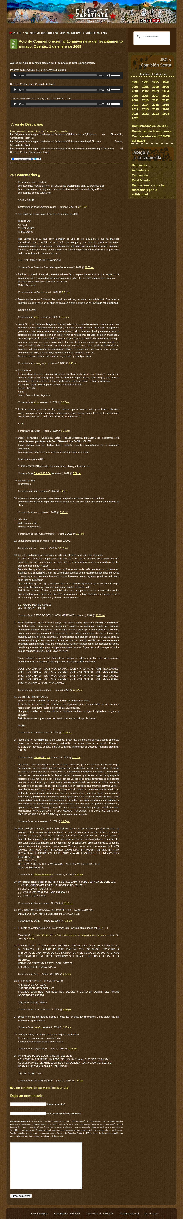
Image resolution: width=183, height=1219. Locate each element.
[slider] (116, 75)
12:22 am (78, 690)
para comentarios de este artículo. (30, 1087)
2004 (165, 91)
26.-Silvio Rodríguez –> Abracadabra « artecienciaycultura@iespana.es (69, 935)
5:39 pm (77, 473)
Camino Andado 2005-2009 (100, 1213)
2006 (145, 95)
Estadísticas (151, 1213)
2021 (135, 114)
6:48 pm (64, 512)
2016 (165, 105)
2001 (135, 91)
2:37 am (66, 1027)
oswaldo (38, 1027)
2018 (145, 109)
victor (36, 402)
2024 (165, 114)
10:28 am (72, 1048)
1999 (155, 86)
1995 (155, 82)
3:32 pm (65, 402)
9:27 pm (78, 874)
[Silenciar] (108, 75)
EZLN (104, 33)
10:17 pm (63, 548)
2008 (165, 95)
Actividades (140, 170)
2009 (135, 100)
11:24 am (82, 207)
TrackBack (60, 1087)
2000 (165, 86)
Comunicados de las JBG (150, 126)
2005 (135, 95)
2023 (155, 114)
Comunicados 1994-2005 (67, 1213)
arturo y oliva (40, 363)
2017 (135, 109)
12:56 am (68, 903)
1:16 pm (64, 317)
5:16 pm (65, 430)
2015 (155, 105)
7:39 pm (31, 938)
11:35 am (89, 267)
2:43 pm (73, 363)
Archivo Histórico (83, 33)
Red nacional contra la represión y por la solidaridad (148, 190)
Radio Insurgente (40, 1213)
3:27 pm (65, 821)
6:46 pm (64, 491)
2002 (145, 91)
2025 (135, 118)
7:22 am (76, 757)
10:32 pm (100, 615)
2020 (165, 109)
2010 (145, 100)
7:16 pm (80, 533)
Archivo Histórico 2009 (47, 33)
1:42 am (79, 1080)
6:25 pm (67, 1009)
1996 (165, 82)
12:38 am (67, 732)
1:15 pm (66, 292)
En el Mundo (141, 180)
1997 (135, 86)
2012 (165, 100)
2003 (155, 91)
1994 (145, 82)
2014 (145, 105)
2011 (155, 100)
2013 (135, 105)
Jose (36, 317)
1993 (135, 82)
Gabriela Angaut (42, 757)
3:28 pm (67, 974)
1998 (145, 86)
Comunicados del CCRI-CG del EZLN (151, 138)
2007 (155, 95)
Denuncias (139, 165)
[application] (66, 75)
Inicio (17, 33)
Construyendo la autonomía (151, 131)
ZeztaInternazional (129, 1213)
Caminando (140, 175)
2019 (155, 109)
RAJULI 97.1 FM (42, 473)
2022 (145, 114)
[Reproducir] (15, 75)
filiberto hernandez (43, 874)
